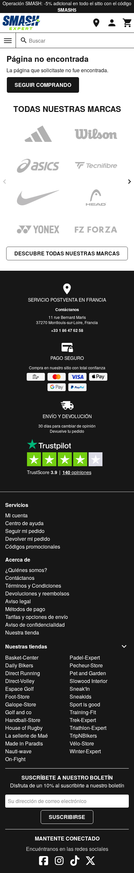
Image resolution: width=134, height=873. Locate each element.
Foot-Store (17, 696)
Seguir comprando (43, 85)
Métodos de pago (25, 609)
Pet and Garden (88, 673)
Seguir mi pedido (25, 531)
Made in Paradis (24, 743)
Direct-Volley (19, 681)
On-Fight (15, 759)
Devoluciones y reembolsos (37, 593)
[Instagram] (59, 861)
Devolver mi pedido (27, 538)
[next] (129, 181)
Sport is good (85, 704)
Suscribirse (67, 817)
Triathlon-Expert (88, 727)
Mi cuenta (16, 515)
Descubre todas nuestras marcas (67, 253)
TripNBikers (83, 735)
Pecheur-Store (86, 665)
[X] (90, 861)
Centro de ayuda (24, 523)
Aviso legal (18, 601)
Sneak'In (80, 688)
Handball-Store (22, 720)
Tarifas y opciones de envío (36, 617)
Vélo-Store (82, 743)
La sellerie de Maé (26, 735)
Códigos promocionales (32, 546)
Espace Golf (19, 688)
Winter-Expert (85, 751)
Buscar (37, 40)
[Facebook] (43, 861)
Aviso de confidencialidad (35, 624)
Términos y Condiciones (33, 585)
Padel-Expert (85, 657)
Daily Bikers (19, 665)
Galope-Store (20, 704)
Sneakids (80, 696)
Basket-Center (21, 657)
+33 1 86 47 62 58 (67, 330)
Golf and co (18, 712)
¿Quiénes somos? (26, 570)
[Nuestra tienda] (96, 23)
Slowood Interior (88, 681)
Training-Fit (83, 712)
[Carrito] (127, 23)
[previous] (4, 181)
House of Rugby (24, 727)
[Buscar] (24, 40)
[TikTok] (75, 861)
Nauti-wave (18, 751)
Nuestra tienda (22, 632)
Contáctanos (67, 309)
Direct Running (22, 673)
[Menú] (8, 40)
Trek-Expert (83, 720)
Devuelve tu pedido (67, 431)
